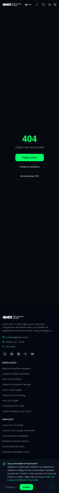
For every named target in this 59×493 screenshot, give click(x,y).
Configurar (10, 487)
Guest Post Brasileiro (12, 379)
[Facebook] (11, 354)
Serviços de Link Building (13, 395)
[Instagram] (4, 354)
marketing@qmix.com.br (17, 337)
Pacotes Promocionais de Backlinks (18, 430)
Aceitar (26, 487)
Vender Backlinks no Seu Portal (16, 411)
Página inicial (29, 157)
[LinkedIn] (18, 354)
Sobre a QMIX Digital (12, 390)
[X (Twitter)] (25, 354)
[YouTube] (32, 354)
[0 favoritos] (43, 4)
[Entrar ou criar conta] (37, 5)
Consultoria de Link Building (15, 435)
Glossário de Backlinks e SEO (15, 451)
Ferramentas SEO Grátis (13, 406)
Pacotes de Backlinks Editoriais (16, 384)
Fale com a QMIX (10, 400)
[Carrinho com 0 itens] (49, 4)
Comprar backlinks (29, 166)
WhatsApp (10, 346)
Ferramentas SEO (29, 176)
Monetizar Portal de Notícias (15, 441)
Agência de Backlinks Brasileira (16, 368)
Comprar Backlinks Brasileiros (16, 373)
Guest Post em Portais (12, 425)
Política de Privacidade (27, 480)
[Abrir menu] (55, 4)
